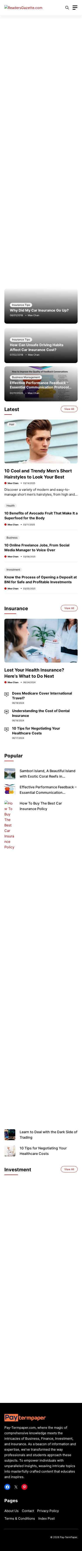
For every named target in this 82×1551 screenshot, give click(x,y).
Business (12, 537)
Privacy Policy (48, 1511)
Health (11, 505)
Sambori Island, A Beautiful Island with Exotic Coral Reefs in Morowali (47, 776)
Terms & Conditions (19, 1518)
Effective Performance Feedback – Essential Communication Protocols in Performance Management (40, 387)
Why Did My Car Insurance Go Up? (39, 310)
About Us (11, 1511)
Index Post (46, 1518)
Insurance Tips (21, 305)
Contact (28, 1511)
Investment (13, 569)
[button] (67, 7)
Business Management (26, 377)
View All (69, 409)
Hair (11, 424)
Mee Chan (33, 315)
